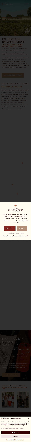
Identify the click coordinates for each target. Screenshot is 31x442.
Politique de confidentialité (19, 439)
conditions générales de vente (19, 236)
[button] (29, 418)
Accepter (15, 432)
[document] (15, 221)
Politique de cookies (9, 439)
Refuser (15, 436)
